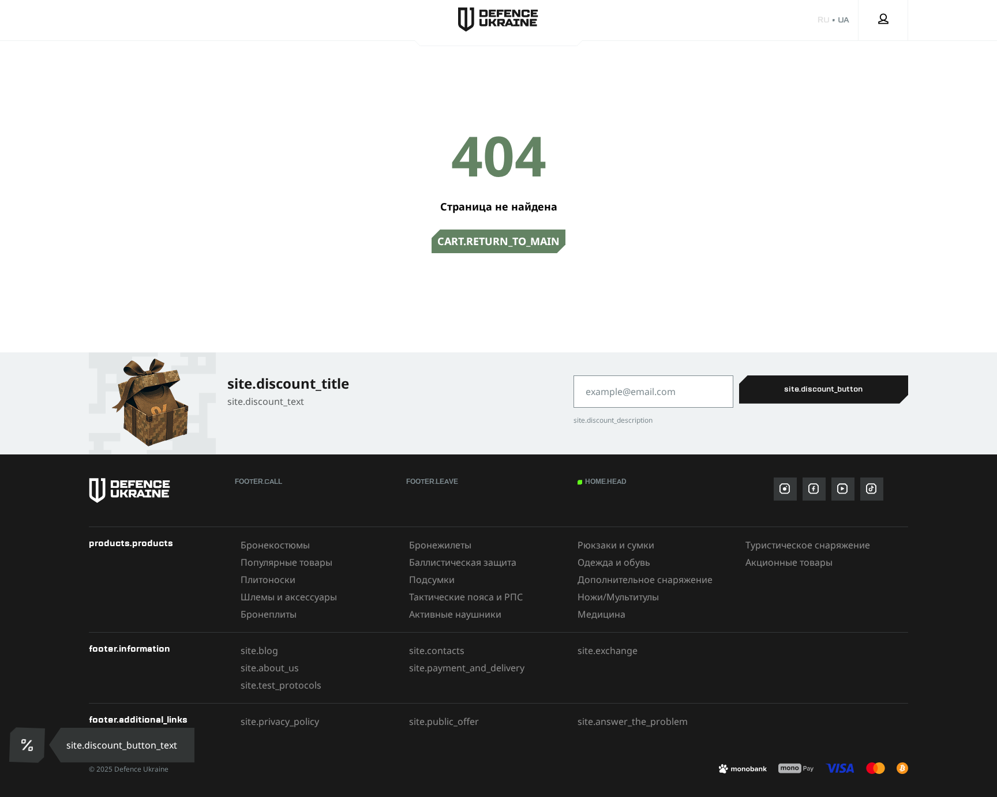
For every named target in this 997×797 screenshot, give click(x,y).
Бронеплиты (269, 614)
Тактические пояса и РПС (466, 597)
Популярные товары (286, 562)
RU (823, 20)
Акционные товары (789, 562)
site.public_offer (444, 721)
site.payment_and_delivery (466, 667)
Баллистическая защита (462, 562)
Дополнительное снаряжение (645, 579)
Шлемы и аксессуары (289, 597)
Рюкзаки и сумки (616, 545)
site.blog (259, 650)
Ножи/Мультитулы (618, 597)
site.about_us (270, 667)
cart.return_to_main (498, 241)
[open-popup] (27, 745)
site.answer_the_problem (633, 721)
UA (843, 20)
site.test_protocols (281, 685)
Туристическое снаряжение (807, 545)
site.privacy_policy (280, 721)
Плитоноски (268, 579)
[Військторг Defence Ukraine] (156, 490)
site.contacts (436, 650)
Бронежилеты (440, 545)
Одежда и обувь (614, 562)
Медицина (601, 614)
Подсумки (432, 579)
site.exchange (608, 650)
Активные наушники (455, 614)
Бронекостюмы (275, 545)
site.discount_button (823, 389)
